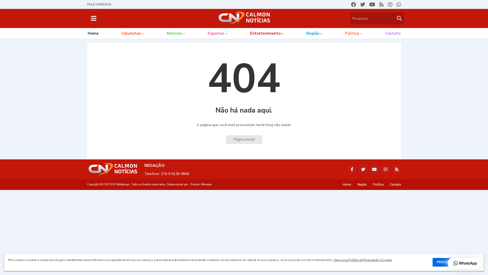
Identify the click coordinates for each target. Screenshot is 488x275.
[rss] (381, 4)
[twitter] (362, 4)
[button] (93, 18)
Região (362, 184)
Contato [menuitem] (393, 33)
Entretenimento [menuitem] (265, 33)
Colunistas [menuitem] (131, 33)
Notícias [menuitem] (174, 33)
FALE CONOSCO (99, 4)
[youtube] (372, 4)
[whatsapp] (398, 4)
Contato (395, 184)
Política (378, 184)
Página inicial (244, 139)
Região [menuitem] (312, 33)
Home (347, 184)
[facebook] (353, 4)
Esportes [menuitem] (216, 33)
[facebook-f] (352, 169)
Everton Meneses (201, 184)
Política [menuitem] (352, 33)
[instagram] (390, 4)
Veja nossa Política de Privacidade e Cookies (362, 260)
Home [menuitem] (93, 33)
